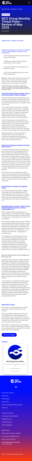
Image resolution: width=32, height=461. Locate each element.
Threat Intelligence (7, 425)
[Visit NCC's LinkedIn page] (16, 387)
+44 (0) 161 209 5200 (14, 433)
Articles (20, 9)
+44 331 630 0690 (6, 444)
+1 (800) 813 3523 (14, 436)
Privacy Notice (6, 399)
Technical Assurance (7, 413)
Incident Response (7, 422)
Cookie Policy (5, 402)
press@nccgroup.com (15, 368)
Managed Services (7, 419)
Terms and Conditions (8, 393)
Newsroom (14, 9)
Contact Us (5, 407)
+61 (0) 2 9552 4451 (10, 439)
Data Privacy (5, 396)
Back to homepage (9, 335)
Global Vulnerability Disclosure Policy (12, 405)
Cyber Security (5, 9)
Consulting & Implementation (10, 416)
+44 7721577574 (15, 371)
